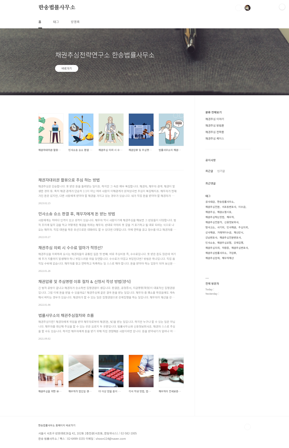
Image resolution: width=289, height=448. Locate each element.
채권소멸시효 (224, 212)
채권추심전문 (212, 207)
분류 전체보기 (213, 112)
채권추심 (210, 212)
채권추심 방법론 (214, 125)
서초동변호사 (229, 207)
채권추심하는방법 (214, 217)
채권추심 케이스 (214, 138)
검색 (238, 8)
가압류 (232, 253)
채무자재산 (228, 258)
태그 (56, 21)
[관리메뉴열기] (282, 7)
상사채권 (210, 232)
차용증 (225, 248)
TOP (247, 427)
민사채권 (231, 227)
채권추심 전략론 (214, 132)
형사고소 (210, 227)
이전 (175, 115)
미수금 (242, 207)
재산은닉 (238, 232)
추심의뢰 (243, 227)
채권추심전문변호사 (230, 237)
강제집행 (238, 242)
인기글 (221, 171)
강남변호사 (211, 237)
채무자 (230, 217)
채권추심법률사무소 (216, 253)
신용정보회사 (231, 222)
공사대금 (210, 202)
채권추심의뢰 (212, 248)
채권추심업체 (212, 258)
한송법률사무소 (56, 7)
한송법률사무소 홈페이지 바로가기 (56, 425)
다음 (181, 115)
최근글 (209, 171)
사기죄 (220, 227)
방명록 (75, 21)
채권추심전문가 (213, 222)
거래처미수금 (224, 232)
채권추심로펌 (224, 242)
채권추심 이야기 (214, 119)
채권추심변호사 (239, 248)
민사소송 (210, 242)
